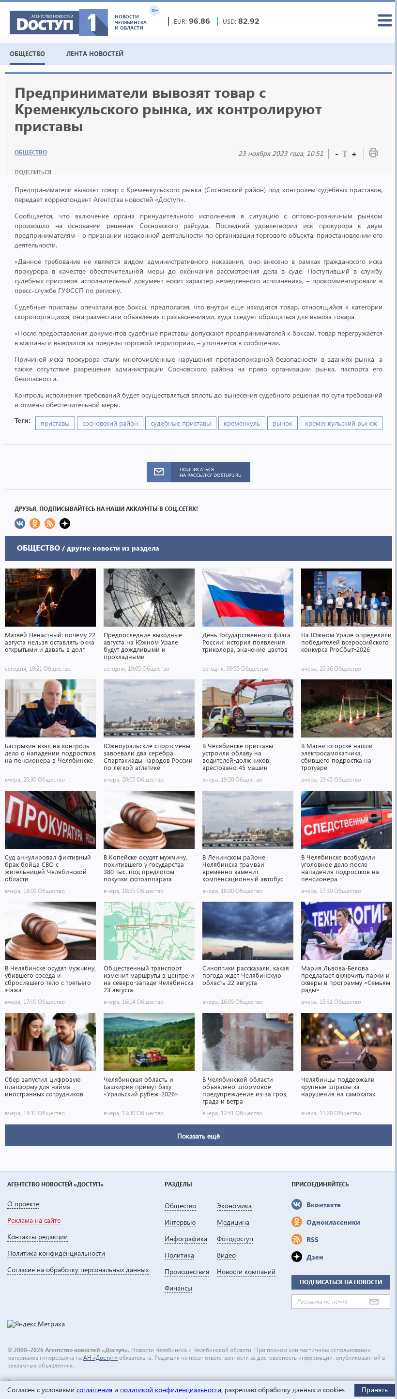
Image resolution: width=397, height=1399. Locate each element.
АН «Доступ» (100, 1357)
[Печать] (373, 154)
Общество (31, 152)
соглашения (94, 1389)
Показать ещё (198, 1135)
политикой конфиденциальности (170, 1389)
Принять (375, 1389)
